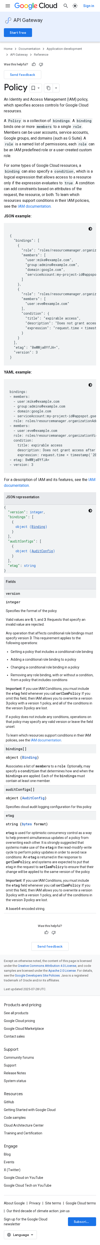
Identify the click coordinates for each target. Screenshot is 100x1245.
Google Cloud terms (81, 1203)
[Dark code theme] (90, 229)
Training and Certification (23, 1133)
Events (9, 1162)
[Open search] (66, 6)
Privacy (35, 1203)
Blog (7, 1154)
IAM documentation (34, 206)
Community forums (19, 1057)
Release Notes (15, 1073)
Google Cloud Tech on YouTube (27, 1185)
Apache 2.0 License (62, 970)
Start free (18, 32)
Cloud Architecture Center (24, 1125)
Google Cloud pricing (19, 1021)
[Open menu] (8, 6)
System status (15, 1081)
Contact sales (14, 1036)
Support (10, 1065)
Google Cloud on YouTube (23, 1178)
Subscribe (82, 1221)
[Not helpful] (41, 64)
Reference (41, 54)
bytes (27, 824)
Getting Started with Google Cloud (30, 1110)
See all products (16, 1013)
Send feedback (22, 74)
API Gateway (28, 20)
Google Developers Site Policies (37, 975)
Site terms (53, 1203)
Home (8, 49)
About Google (14, 1203)
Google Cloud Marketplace (24, 1029)
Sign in (88, 6)
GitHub (9, 1102)
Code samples (15, 1118)
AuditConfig (42, 551)
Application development (64, 49)
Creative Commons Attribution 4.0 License (47, 966)
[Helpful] (33, 64)
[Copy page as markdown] (48, 88)
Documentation (29, 49)
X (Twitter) (12, 1170)
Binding (38, 526)
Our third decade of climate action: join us (38, 1211)
